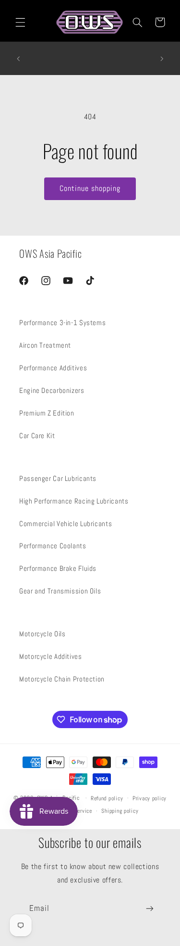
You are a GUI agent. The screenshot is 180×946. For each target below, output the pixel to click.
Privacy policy (149, 798)
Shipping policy (119, 810)
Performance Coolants (52, 546)
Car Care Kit (37, 435)
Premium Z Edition (46, 413)
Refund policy (107, 798)
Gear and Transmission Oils (60, 591)
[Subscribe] (150, 908)
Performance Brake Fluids (57, 568)
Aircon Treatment (45, 345)
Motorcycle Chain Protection (62, 679)
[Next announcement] (161, 58)
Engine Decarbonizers (51, 390)
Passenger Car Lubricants (57, 478)
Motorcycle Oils (42, 634)
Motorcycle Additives (50, 656)
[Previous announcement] (18, 58)
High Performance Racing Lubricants (73, 501)
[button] (20, 22)
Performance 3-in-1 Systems (62, 322)
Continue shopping (90, 188)
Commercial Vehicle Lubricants (65, 523)
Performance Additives (53, 368)
